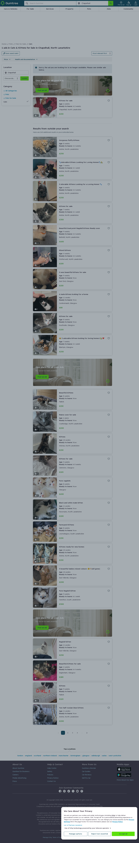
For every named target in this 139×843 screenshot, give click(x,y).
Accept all (123, 834)
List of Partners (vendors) (73, 825)
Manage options (75, 834)
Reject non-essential (99, 834)
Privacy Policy (117, 822)
